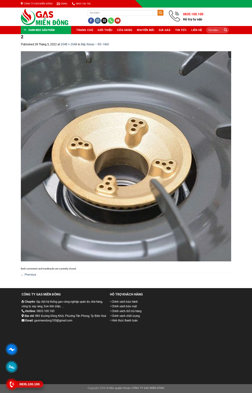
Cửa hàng (124, 30)
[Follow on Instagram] (98, 21)
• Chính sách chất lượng (125, 316)
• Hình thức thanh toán (124, 320)
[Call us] (111, 21)
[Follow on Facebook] (91, 21)
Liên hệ (196, 30)
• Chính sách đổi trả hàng (125, 311)
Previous (28, 274)
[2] (126, 156)
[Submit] (160, 13)
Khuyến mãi (145, 30)
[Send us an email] (104, 21)
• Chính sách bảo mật (123, 306)
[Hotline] (11, 384)
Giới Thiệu (105, 30)
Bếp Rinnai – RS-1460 (95, 44)
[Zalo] (11, 367)
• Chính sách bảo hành (124, 301)
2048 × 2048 (69, 44)
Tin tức (181, 30)
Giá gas (164, 30)
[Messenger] (11, 349)
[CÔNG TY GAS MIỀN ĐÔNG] (45, 17)
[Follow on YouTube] (118, 21)
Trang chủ (84, 30)
